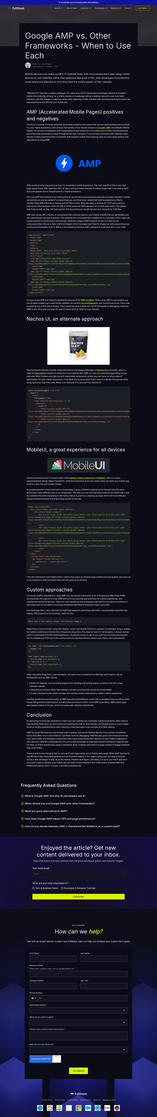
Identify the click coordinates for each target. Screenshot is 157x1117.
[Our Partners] (78, 1108)
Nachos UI (101, 370)
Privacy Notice (85, 1100)
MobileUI (101, 478)
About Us (96, 1100)
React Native (40, 373)
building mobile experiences (82, 478)
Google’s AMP (103, 127)
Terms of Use (59, 1100)
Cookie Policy (46, 1100)
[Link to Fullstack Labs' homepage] (78, 1094)
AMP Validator (87, 300)
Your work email (41, 868)
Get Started (142, 8)
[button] (59, 8)
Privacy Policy (72, 1100)
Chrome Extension (88, 303)
